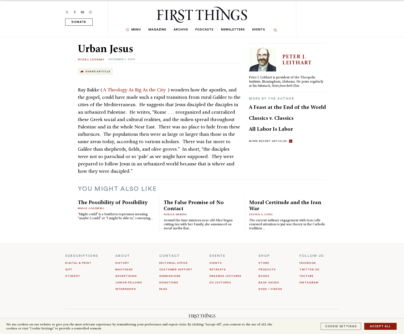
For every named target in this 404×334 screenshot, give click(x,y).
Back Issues (269, 282)
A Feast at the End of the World (287, 107)
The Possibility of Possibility (113, 202)
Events (258, 29)
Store (264, 263)
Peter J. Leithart (91, 59)
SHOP (264, 255)
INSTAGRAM (309, 282)
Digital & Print (78, 263)
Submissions (170, 276)
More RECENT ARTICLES (268, 141)
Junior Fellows (128, 282)
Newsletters (233, 29)
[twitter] (67, 12)
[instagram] (90, 12)
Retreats (218, 269)
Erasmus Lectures (226, 276)
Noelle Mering (175, 214)
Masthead (124, 269)
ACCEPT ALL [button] (380, 326)
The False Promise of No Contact (194, 205)
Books (264, 276)
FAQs (163, 289)
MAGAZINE (157, 29)
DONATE (79, 22)
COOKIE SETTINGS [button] (341, 326)
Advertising (126, 276)
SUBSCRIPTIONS (81, 255)
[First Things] (202, 15)
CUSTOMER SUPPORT (176, 269)
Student (72, 276)
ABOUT (122, 255)
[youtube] (82, 12)
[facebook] (74, 12)
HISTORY (122, 263)
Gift (69, 269)
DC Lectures (220, 282)
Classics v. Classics (271, 118)
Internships (125, 289)
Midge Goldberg (91, 208)
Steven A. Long (261, 214)
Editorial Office (173, 263)
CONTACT (169, 255)
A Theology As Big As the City (135, 90)
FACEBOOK (307, 263)
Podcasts (204, 29)
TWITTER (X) (309, 269)
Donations (168, 282)
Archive (181, 29)
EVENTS (217, 255)
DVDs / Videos (270, 289)
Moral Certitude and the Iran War (285, 205)
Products (267, 269)
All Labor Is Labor (271, 128)
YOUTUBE (306, 276)
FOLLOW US (311, 255)
